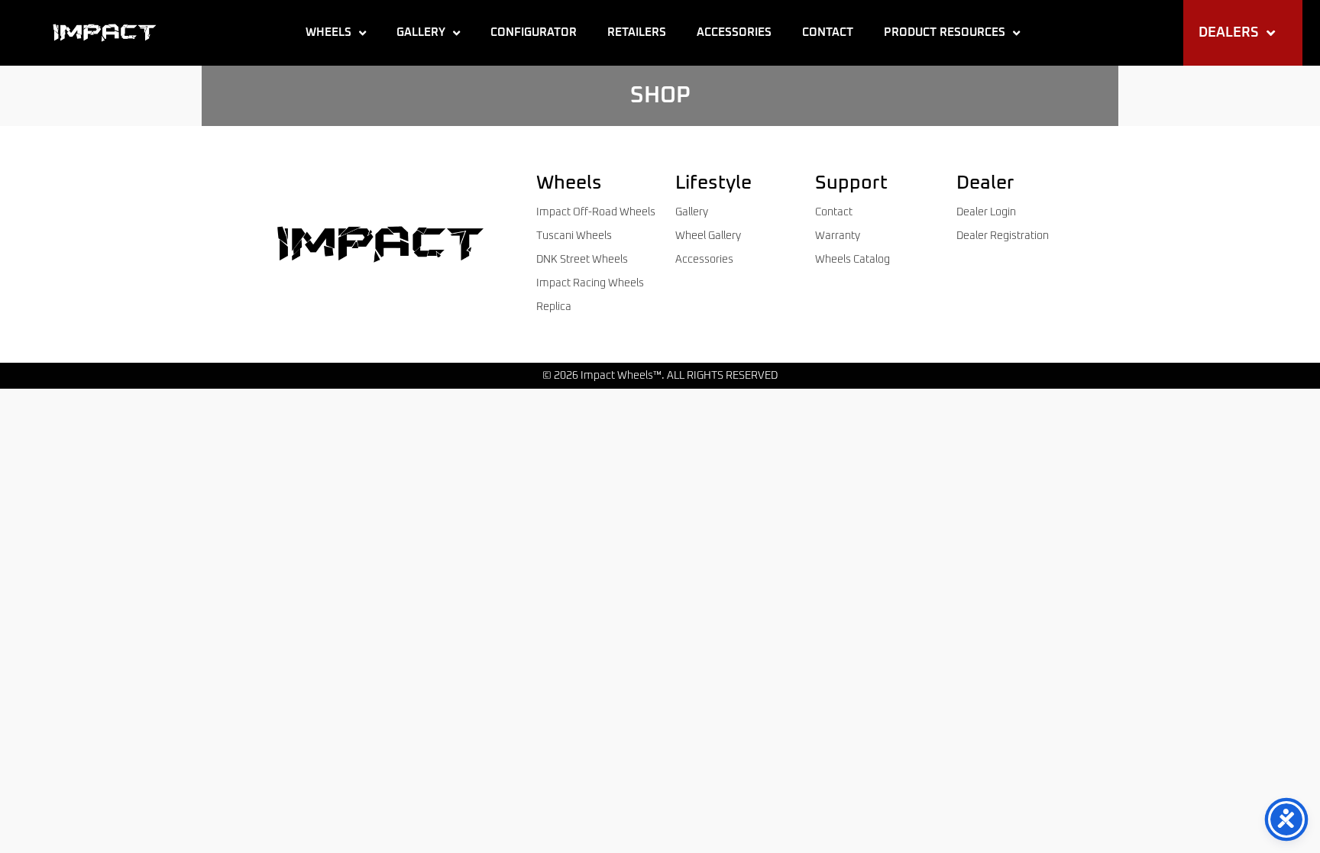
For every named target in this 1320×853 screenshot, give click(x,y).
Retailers (636, 32)
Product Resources (944, 32)
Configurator (533, 32)
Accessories (734, 32)
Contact (827, 32)
